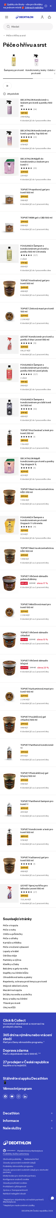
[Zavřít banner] (50, 6)
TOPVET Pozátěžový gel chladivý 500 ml (33, 718)
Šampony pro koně (14, 70)
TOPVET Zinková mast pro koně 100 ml (37, 310)
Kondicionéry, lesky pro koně (36, 72)
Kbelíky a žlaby (11, 964)
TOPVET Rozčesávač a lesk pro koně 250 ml (37, 431)
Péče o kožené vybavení (16, 947)
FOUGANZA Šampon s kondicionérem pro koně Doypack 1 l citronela (33, 520)
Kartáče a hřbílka (12, 942)
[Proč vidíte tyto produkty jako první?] (4, 93)
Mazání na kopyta (12, 990)
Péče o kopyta (10, 925)
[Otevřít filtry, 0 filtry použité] (7, 85)
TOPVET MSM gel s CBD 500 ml (36, 217)
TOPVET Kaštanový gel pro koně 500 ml (34, 859)
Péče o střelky (10, 938)
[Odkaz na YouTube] (12, 1096)
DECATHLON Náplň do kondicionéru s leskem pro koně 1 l (34, 161)
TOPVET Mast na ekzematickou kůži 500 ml (37, 549)
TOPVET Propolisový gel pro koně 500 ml (35, 191)
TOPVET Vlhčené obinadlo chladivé (34, 634)
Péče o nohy (9, 929)
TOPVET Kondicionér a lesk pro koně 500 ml (36, 831)
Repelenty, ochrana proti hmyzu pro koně (25, 981)
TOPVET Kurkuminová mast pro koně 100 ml (37, 690)
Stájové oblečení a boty (15, 986)
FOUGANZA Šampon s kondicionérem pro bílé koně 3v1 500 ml (36, 402)
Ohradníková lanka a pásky (17, 977)
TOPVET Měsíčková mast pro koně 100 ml (35, 606)
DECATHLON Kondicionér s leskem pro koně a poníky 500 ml (36, 102)
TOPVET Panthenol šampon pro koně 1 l (37, 802)
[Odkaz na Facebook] (5, 1096)
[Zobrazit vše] (4, 35)
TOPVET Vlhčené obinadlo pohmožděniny (34, 577)
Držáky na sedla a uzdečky (17, 994)
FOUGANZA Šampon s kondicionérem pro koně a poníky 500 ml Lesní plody (34, 367)
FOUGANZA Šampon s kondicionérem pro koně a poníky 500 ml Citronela (34, 248)
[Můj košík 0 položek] (49, 17)
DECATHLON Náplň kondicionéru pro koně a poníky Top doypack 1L (37, 461)
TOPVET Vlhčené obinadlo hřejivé (34, 662)
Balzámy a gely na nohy (15, 968)
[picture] (9, 107)
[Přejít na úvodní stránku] (24, 17)
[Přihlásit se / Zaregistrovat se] (42, 17)
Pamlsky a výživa (12, 960)
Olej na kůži (9, 1007)
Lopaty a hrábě (11, 951)
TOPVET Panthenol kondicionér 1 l (37, 746)
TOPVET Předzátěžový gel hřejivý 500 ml (34, 774)
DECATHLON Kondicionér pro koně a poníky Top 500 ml (35, 132)
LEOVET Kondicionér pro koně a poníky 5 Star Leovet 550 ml (37, 338)
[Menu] (6, 17)
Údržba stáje (10, 955)
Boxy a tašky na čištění (15, 998)
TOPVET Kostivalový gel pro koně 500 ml (35, 282)
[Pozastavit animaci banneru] (45, 6)
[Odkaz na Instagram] (18, 1096)
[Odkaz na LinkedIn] (25, 1096)
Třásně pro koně (11, 1003)
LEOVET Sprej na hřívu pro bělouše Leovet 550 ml (34, 887)
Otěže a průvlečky (13, 934)
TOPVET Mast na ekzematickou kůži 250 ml (37, 490)
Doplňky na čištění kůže (15, 973)
